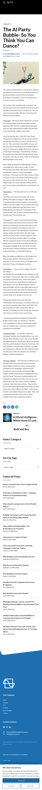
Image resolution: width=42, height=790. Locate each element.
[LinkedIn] (10, 727)
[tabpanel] (21, 73)
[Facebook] (7, 727)
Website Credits (7, 744)
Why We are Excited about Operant (16, 565)
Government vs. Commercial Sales (15, 537)
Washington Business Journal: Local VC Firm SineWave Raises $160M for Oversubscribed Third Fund (21, 604)
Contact (5, 713)
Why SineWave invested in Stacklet (15, 593)
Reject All (30, 786)
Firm (4, 705)
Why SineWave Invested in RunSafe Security (19, 557)
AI (5, 403)
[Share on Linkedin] (12, 407)
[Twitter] (4, 727)
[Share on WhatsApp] (16, 407)
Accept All (21, 780)
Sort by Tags (10, 458)
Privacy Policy (33, 742)
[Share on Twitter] (8, 407)
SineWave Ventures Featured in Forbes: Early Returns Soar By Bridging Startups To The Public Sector (20, 629)
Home (5, 700)
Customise (10, 786)
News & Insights (7, 710)
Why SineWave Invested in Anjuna (15, 574)
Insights (7, 24)
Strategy (5, 702)
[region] (21, 777)
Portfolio (5, 708)
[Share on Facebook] (4, 407)
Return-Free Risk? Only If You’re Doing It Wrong (20, 484)
